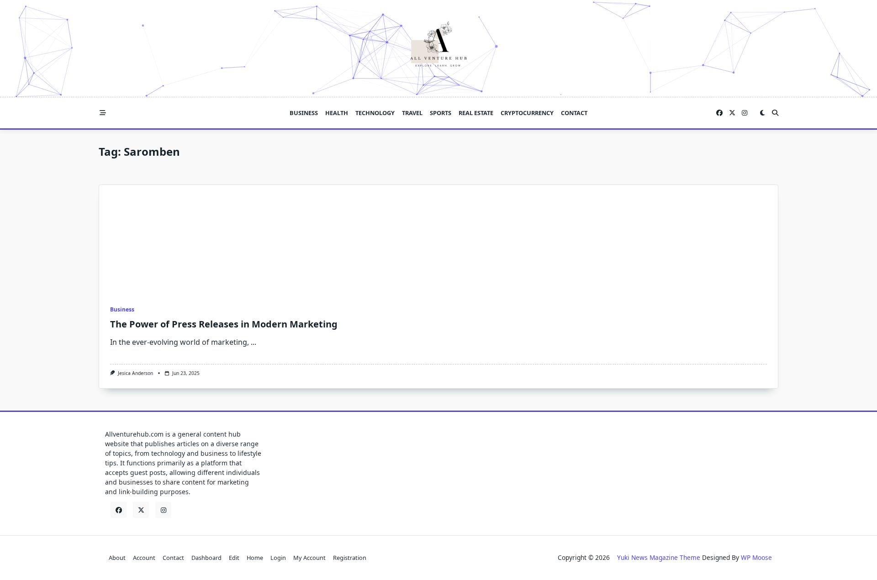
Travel (412, 113)
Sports (440, 113)
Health (336, 113)
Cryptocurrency (527, 113)
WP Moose (756, 557)
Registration (349, 557)
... (253, 342)
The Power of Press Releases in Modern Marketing (224, 324)
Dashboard (206, 557)
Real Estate (476, 113)
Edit (234, 557)
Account (144, 557)
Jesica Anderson (135, 373)
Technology (375, 113)
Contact (574, 113)
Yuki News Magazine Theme (658, 557)
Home (255, 557)
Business (304, 113)
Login (278, 557)
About (117, 557)
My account (309, 557)
